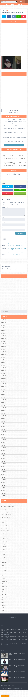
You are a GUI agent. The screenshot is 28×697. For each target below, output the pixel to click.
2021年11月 (3, 362)
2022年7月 (3, 341)
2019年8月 (3, 431)
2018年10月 (3, 458)
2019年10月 (3, 426)
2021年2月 (3, 386)
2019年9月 (3, 429)
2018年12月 (3, 453)
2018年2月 (3, 479)
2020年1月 (3, 418)
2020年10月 (3, 397)
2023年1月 (3, 325)
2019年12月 (3, 421)
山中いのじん (5, 570)
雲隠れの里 (4, 602)
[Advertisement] (14, 40)
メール (4, 222)
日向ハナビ (4, 576)
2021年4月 (3, 381)
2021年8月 (3, 370)
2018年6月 (3, 469)
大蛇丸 (3, 607)
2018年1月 (3, 482)
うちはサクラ (5, 544)
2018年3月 (3, 477)
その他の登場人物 (5, 517)
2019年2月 (3, 447)
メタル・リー (5, 557)
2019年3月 (3, 445)
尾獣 (3, 522)
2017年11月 (3, 487)
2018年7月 (3, 466)
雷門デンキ (4, 597)
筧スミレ (4, 591)
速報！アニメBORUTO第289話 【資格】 (16, 254)
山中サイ (4, 573)
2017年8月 (3, 495)
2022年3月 (3, 351)
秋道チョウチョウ (6, 589)
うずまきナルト (6, 533)
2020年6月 (3, 407)
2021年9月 (3, 367)
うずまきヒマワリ (6, 538)
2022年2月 (3, 354)
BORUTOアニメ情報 (6, 504)
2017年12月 (3, 485)
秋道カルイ (4, 584)
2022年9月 (3, 336)
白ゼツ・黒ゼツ (6, 525)
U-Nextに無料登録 (14, 144)
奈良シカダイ (5, 560)
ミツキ (3, 554)
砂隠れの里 (4, 599)
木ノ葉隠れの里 (5, 530)
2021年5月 (3, 378)
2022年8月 (3, 338)
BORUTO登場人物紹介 (6, 514)
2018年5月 (3, 471)
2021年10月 (3, 365)
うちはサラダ (5, 549)
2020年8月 (3, 402)
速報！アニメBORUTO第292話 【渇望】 (16, 245)
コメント (5, 207)
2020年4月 (3, 410)
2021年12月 (3, 359)
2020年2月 (3, 415)
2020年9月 (3, 399)
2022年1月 (3, 357)
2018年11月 (3, 455)
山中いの (4, 568)
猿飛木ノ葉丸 (5, 581)
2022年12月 (3, 328)
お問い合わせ (21, 1)
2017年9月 (3, 493)
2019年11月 (3, 423)
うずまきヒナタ (6, 536)
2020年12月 (3, 391)
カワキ (3, 520)
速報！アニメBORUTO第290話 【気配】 (16, 252)
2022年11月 (3, 330)
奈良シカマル (5, 562)
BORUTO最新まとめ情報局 (14, 4)
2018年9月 (3, 461)
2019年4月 (3, 442)
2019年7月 (3, 434)
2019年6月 (3, 437)
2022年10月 (3, 333)
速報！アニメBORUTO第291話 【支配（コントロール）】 (17, 249)
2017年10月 (3, 490)
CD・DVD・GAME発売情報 (8, 506)
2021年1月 (3, 389)
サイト (3, 227)
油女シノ (4, 578)
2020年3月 (3, 413)
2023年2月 (3, 322)
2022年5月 (3, 346)
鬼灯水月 (4, 610)
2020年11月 (3, 394)
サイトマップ (4, 685)
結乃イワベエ (5, 594)
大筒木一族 (4, 528)
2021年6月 (3, 375)
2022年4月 (3, 349)
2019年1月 (3, 450)
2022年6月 (3, 344)
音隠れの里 (4, 605)
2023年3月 (3, 320)
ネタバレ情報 (4, 512)
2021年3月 (3, 383)
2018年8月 (3, 463)
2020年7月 (3, 405)
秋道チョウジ (5, 586)
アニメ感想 (4, 509)
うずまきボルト (6, 541)
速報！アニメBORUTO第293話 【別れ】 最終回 (17, 242)
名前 (4, 217)
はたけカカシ (5, 552)
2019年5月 (3, 439)
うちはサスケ (5, 546)
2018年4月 (3, 474)
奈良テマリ (4, 565)
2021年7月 (3, 373)
